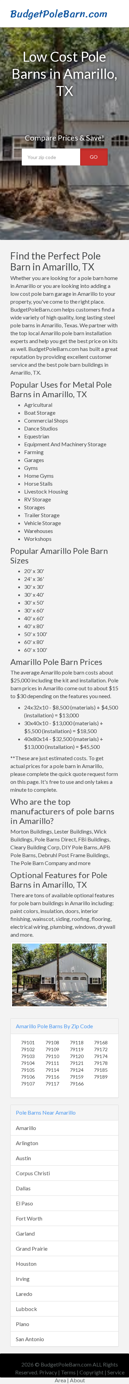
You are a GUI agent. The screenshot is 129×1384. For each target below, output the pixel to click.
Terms (68, 1372)
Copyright (91, 1372)
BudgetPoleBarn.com (58, 13)
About (77, 1380)
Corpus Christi (33, 1173)
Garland (25, 1233)
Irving (23, 1278)
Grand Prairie (31, 1248)
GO (94, 157)
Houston (26, 1263)
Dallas (23, 1188)
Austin (23, 1158)
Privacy (48, 1372)
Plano (22, 1324)
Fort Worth (29, 1218)
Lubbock (26, 1309)
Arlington (27, 1143)
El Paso (24, 1203)
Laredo (24, 1293)
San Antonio (30, 1339)
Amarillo (26, 1128)
